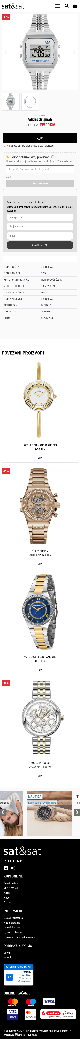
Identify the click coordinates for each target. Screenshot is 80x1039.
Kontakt (8, 957)
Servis (7, 952)
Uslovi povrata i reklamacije (19, 937)
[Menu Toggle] (57, 6)
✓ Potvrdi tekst (40, 183)
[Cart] (75, 5)
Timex (71, 797)
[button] (67, 6)
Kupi (40, 138)
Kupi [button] (40, 458)
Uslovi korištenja (13, 918)
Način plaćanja (12, 922)
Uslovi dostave (12, 927)
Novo (7, 897)
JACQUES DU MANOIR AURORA (40, 445)
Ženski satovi (11, 883)
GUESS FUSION (40, 551)
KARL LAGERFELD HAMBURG (40, 657)
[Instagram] (13, 868)
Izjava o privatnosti (14, 932)
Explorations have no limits (33, 802)
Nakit (7, 892)
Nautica (25, 797)
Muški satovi (11, 888)
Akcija (7, 902)
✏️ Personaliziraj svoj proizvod (28, 156)
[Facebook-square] (6, 868)
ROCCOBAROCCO (40, 762)
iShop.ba (32, 1034)
